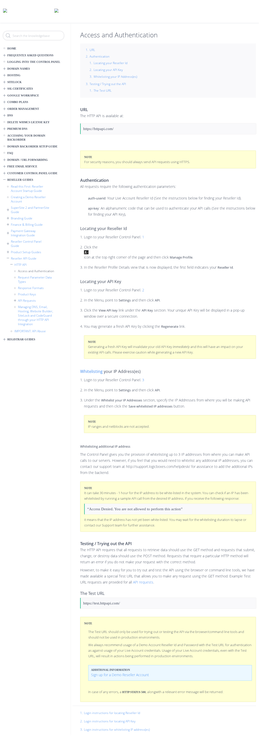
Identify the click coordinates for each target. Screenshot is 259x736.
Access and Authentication (36, 271)
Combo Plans (17, 102)
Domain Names (18, 68)
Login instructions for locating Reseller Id (112, 713)
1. (81, 713)
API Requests (27, 300)
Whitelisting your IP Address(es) (115, 76)
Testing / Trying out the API (108, 84)
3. (81, 729)
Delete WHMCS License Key (28, 122)
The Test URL (103, 90)
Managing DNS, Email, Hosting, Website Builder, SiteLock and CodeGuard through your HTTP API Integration (35, 315)
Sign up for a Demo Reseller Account (120, 674)
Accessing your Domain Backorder (26, 137)
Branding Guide (21, 218)
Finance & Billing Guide (27, 224)
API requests (143, 582)
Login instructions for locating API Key (110, 721)
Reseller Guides (20, 179)
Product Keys (27, 294)
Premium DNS (17, 128)
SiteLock (14, 82)
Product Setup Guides (26, 252)
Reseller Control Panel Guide (26, 243)
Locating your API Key (108, 70)
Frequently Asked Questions (30, 55)
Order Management (23, 108)
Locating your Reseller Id (110, 63)
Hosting (13, 75)
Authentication (100, 56)
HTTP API (20, 265)
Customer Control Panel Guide (32, 173)
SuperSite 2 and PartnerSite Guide (30, 210)
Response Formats (31, 288)
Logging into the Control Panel (33, 61)
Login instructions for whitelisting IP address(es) (117, 729)
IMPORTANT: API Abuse (30, 331)
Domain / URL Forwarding (27, 159)
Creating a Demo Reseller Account (28, 199)
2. (81, 721)
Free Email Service (22, 166)
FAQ (10, 153)
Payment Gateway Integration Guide (23, 233)
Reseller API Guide (23, 258)
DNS (10, 115)
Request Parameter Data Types (35, 279)
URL (92, 50)
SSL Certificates (20, 88)
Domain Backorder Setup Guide (32, 146)
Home (11, 48)
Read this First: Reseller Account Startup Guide (27, 188)
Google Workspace (23, 95)
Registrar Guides (21, 339)
